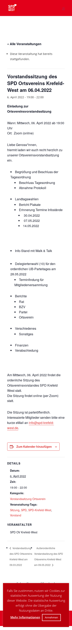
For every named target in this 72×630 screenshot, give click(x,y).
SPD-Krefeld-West (39, 510)
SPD (24, 510)
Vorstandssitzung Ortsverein (28, 499)
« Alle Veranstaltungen (24, 44)
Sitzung (14, 510)
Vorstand (15, 515)
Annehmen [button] (51, 617)
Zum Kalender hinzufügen (34, 446)
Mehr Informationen (25, 617)
